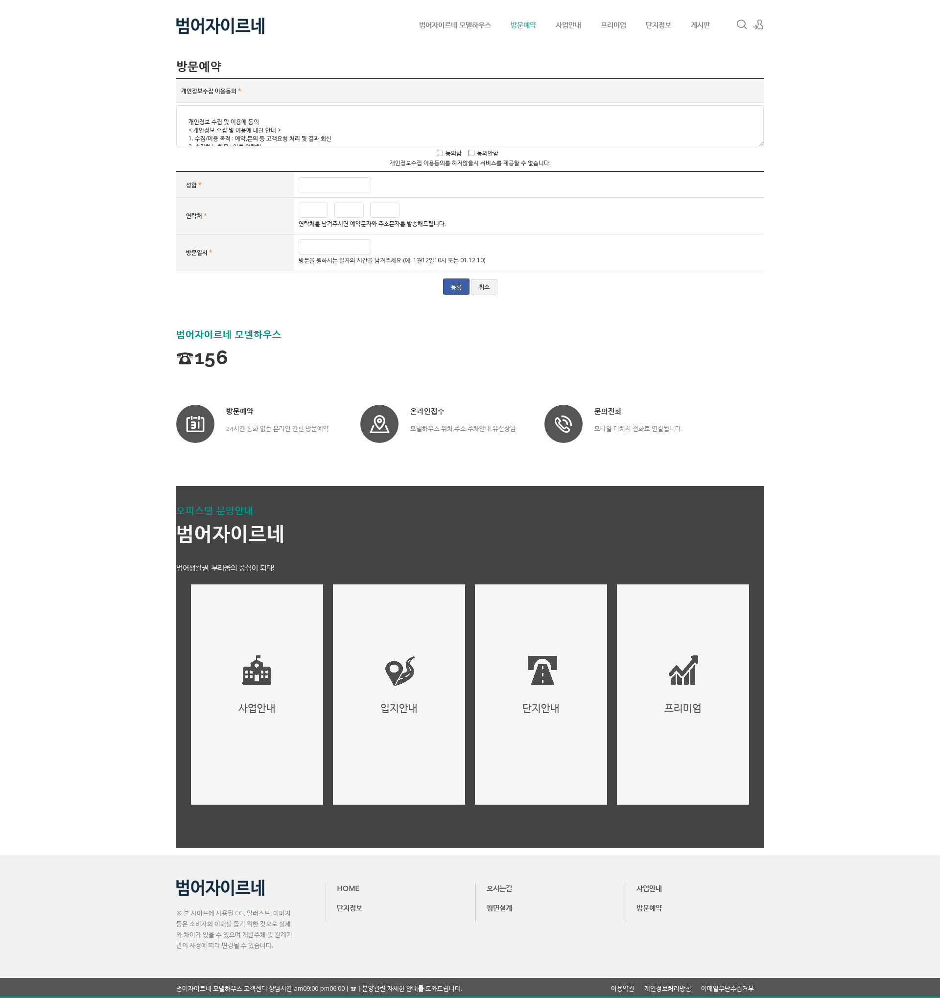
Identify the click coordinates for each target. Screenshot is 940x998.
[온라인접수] (379, 424)
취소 (484, 287)
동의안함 (487, 153)
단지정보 (658, 24)
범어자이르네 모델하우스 (455, 24)
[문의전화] (563, 424)
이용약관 (622, 988)
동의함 (454, 153)
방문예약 (523, 24)
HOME (348, 888)
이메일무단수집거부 (727, 988)
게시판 (700, 24)
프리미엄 (613, 24)
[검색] (741, 24)
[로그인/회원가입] (758, 24)
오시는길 (499, 888)
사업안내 (568, 24)
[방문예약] (195, 424)
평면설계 (499, 907)
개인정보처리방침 (667, 988)
